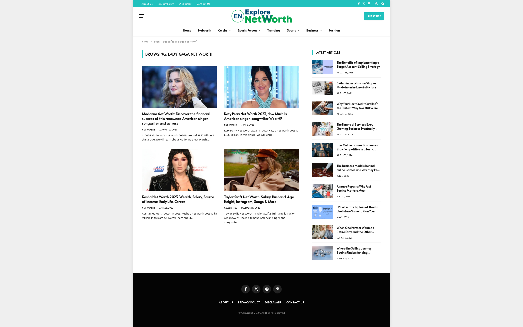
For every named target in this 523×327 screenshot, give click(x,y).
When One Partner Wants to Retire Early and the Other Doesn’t (355, 230)
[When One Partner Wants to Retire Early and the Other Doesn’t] (322, 232)
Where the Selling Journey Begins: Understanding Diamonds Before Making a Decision (355, 250)
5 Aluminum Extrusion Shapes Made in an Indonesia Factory (356, 85)
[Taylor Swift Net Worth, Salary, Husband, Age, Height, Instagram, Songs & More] (261, 170)
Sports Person (247, 30)
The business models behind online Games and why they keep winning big (359, 168)
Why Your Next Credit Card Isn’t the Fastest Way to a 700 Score (357, 106)
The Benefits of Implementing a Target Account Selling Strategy (358, 65)
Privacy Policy (166, 4)
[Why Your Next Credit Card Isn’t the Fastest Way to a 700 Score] (322, 108)
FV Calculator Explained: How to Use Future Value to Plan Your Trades (357, 209)
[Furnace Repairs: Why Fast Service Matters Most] (322, 191)
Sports (291, 30)
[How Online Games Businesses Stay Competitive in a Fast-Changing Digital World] (322, 150)
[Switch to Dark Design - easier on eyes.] (376, 3)
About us (147, 4)
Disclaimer (185, 4)
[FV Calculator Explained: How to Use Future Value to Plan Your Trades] (322, 212)
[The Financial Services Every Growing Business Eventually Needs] (322, 129)
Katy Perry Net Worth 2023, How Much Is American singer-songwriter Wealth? (255, 116)
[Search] (382, 3)
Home (187, 30)
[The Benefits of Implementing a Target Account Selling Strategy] (322, 67)
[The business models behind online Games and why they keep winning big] (322, 170)
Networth (204, 30)
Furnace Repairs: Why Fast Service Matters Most (354, 188)
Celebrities (230, 207)
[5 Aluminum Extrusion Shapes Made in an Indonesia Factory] (322, 88)
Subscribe (374, 16)
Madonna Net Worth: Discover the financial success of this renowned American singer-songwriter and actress (176, 118)
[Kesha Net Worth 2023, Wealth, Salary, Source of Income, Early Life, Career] (179, 170)
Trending (273, 30)
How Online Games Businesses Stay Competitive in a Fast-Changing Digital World (357, 147)
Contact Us (203, 4)
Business (312, 30)
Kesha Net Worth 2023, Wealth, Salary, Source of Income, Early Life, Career (178, 199)
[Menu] (141, 16)
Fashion (334, 30)
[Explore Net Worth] (261, 16)
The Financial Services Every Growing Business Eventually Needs (356, 126)
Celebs (222, 30)
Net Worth (148, 129)
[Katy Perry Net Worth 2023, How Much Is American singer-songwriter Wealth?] (261, 87)
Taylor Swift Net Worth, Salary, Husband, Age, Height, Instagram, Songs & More (259, 199)
